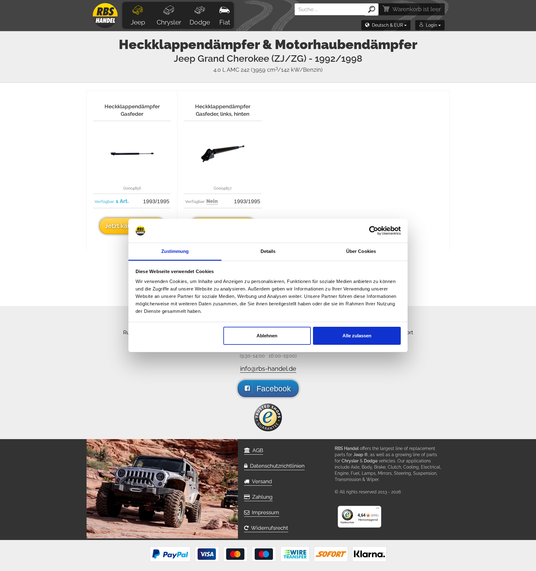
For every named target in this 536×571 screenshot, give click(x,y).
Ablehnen (267, 335)
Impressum (264, 512)
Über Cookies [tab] (361, 251)
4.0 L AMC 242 (268, 69)
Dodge (200, 22)
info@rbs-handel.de (268, 368)
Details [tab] (268, 251)
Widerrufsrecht (268, 528)
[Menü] (377, 509)
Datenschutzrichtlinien (276, 466)
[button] (386, 25)
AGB (256, 450)
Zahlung (261, 497)
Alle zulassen (356, 335)
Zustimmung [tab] (175, 251)
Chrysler (169, 22)
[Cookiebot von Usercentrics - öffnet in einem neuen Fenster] (373, 231)
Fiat (224, 22)
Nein (212, 201)
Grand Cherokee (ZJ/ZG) (280, 58)
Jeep (138, 22)
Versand (260, 481)
